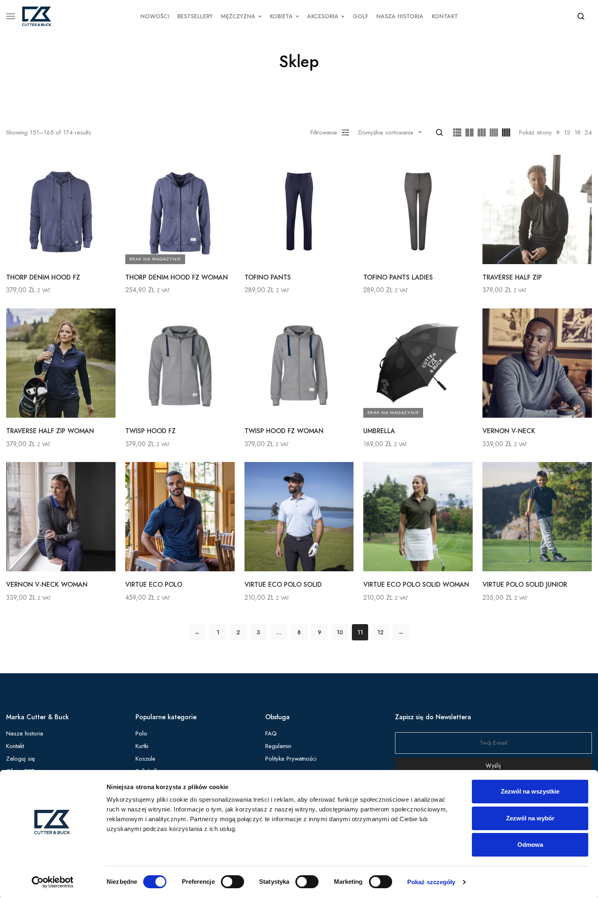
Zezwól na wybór (530, 818)
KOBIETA (281, 16)
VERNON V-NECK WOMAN (46, 584)
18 (577, 132)
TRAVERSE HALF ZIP (512, 277)
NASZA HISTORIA (399, 16)
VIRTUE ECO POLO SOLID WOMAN (416, 584)
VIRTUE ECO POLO (153, 584)
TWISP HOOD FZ (150, 431)
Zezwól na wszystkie (530, 791)
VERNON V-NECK (508, 431)
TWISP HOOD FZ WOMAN (283, 431)
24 (588, 132)
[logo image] (37, 15)
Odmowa (530, 844)
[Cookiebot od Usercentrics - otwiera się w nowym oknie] (52, 882)
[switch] (232, 881)
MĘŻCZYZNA (238, 16)
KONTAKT (445, 16)
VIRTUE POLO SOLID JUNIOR (524, 584)
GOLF (360, 16)
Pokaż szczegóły (431, 881)
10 (339, 632)
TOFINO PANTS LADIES (398, 277)
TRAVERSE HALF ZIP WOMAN (50, 431)
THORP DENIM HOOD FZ (43, 277)
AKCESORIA (322, 16)
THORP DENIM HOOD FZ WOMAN (176, 277)
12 (567, 132)
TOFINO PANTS (267, 277)
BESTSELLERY (195, 16)
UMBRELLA (379, 431)
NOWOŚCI (154, 16)
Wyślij (493, 765)
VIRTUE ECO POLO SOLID (283, 584)
